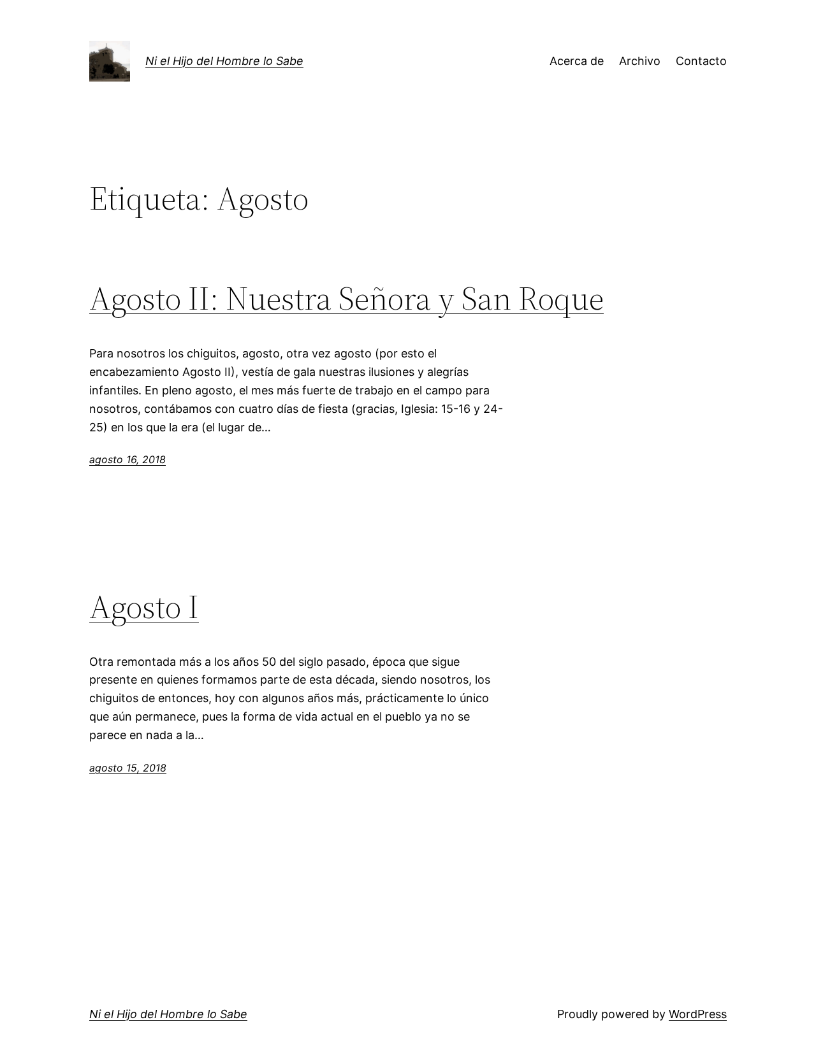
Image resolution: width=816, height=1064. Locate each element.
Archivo (639, 61)
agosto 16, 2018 (127, 459)
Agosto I (144, 606)
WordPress (698, 1014)
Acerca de (577, 61)
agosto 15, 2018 (127, 767)
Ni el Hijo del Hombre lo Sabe (224, 61)
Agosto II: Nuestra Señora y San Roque (346, 298)
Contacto (701, 61)
